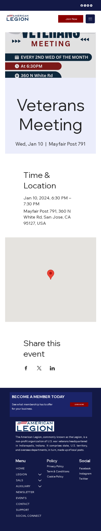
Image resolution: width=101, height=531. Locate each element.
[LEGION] (40, 474)
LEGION (21, 474)
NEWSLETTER (25, 492)
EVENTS (21, 498)
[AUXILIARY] (40, 486)
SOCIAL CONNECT (28, 516)
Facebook (85, 468)
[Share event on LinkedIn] (52, 368)
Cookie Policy (55, 476)
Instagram (85, 473)
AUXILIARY (23, 486)
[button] (79, 404)
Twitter (83, 478)
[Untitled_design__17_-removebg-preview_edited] (88, 5)
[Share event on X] (39, 368)
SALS (19, 480)
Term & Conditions (58, 471)
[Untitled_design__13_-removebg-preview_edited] (91, 5)
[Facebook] (82, 5)
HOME (20, 468)
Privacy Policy (55, 466)
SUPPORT (22, 510)
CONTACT (23, 504)
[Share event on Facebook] (26, 368)
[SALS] (40, 480)
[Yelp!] (85, 5)
